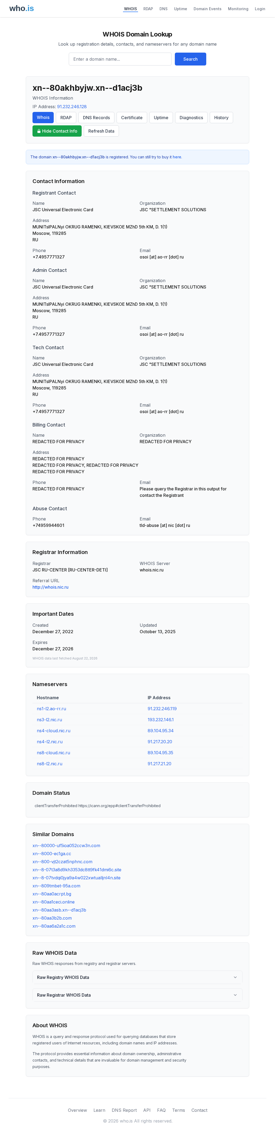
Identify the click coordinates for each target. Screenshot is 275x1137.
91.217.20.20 (160, 741)
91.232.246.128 (72, 106)
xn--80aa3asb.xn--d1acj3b (59, 910)
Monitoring (238, 8)
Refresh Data (101, 131)
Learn (99, 1110)
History (221, 117)
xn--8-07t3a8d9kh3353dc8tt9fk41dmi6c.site (76, 869)
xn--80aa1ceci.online (53, 902)
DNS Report (124, 1110)
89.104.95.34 (161, 730)
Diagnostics (191, 117)
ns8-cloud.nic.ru (53, 752)
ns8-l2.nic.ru (49, 763)
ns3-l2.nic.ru (49, 719)
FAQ (161, 1110)
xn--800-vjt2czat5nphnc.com (62, 861)
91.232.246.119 (162, 708)
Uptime (180, 8)
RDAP (148, 8)
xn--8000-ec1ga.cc (51, 853)
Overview (77, 1110)
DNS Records (96, 117)
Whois (43, 117)
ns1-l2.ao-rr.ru (51, 708)
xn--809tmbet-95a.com (56, 885)
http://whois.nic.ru (50, 587)
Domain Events (208, 8)
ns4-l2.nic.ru (50, 741)
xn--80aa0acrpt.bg (51, 894)
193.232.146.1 (161, 719)
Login (260, 8)
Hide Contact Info (59, 131)
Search (190, 59)
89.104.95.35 (160, 752)
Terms (178, 1110)
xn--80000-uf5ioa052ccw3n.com (66, 845)
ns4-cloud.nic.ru (53, 730)
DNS (164, 8)
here (177, 157)
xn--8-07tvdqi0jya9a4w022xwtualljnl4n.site (76, 877)
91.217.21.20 (159, 763)
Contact (199, 1110)
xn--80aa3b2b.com (52, 918)
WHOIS (130, 8)
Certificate (132, 117)
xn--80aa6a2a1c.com (53, 926)
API (147, 1110)
